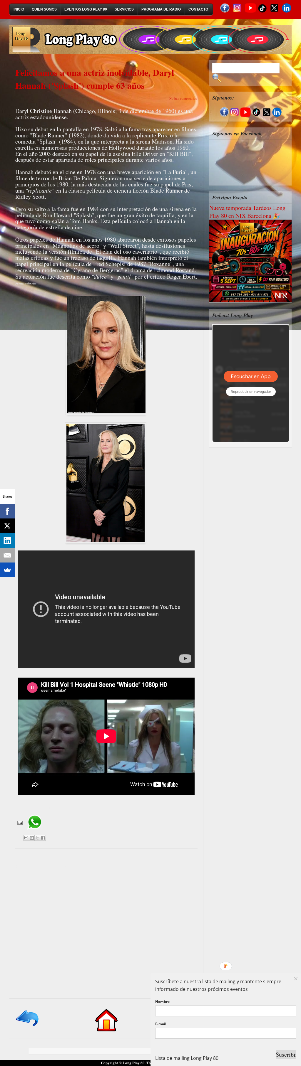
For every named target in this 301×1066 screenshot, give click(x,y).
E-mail (160, 1023)
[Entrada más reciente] (27, 1026)
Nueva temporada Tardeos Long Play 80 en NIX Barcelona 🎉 (247, 212)
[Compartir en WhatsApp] (35, 831)
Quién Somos (44, 9)
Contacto (198, 9)
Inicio (19, 9)
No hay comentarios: (183, 98)
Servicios (124, 9)
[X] (7, 525)
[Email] (7, 555)
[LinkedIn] (7, 540)
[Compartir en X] (37, 838)
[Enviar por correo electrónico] (26, 838)
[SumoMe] (7, 570)
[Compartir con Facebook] (43, 838)
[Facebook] (7, 511)
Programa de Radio (161, 9)
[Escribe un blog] (32, 838)
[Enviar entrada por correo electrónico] (19, 822)
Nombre (162, 1001)
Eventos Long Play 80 (85, 9)
